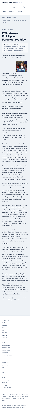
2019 (3, 367)
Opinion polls (5, 365)
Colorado (4, 337)
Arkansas (4, 332)
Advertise (4, 382)
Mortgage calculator (7, 355)
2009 (14, 17)
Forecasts (5, 7)
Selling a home (6, 350)
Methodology (5, 380)
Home (3, 17)
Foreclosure (12, 11)
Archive (20, 11)
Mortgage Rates (15, 7)
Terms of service (6, 387)
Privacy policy (6, 385)
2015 (3, 372)
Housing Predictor (12, 3)
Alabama (4, 325)
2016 (3, 370)
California (4, 335)
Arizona (4, 330)
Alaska (3, 327)
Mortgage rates (6, 345)
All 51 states (5, 322)
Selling (4, 11)
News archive (5, 362)
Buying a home (6, 347)
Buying (23, 7)
